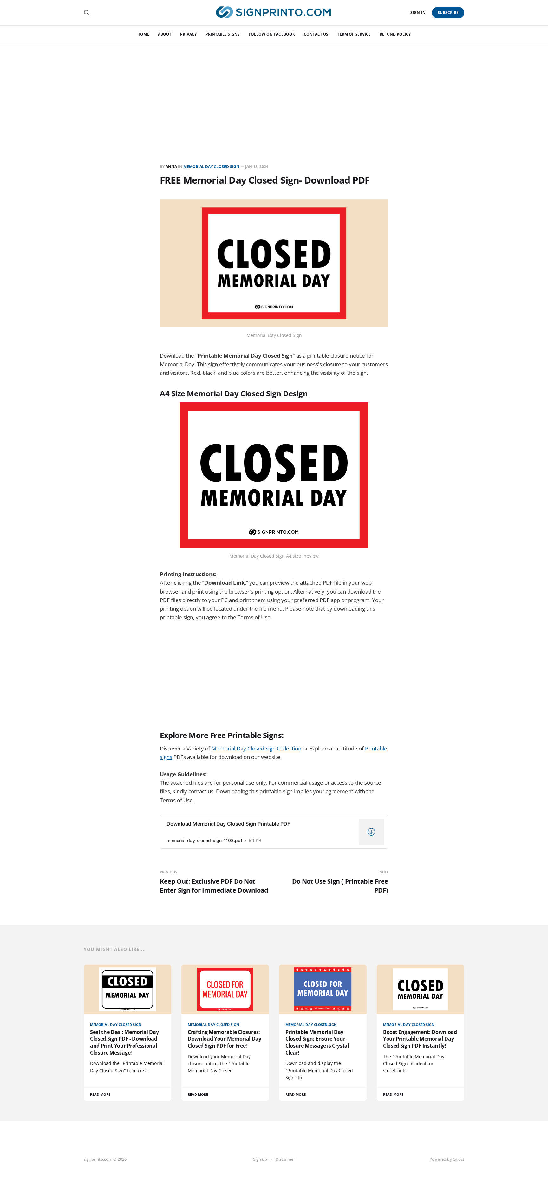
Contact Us (316, 34)
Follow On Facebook (272, 34)
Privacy (188, 34)
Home (143, 34)
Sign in (417, 12)
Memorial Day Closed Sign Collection (256, 748)
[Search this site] (86, 12)
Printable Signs (223, 34)
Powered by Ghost (446, 1159)
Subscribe (448, 12)
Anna (171, 166)
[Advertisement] (274, 90)
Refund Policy (395, 34)
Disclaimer (285, 1159)
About (164, 34)
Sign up (260, 1159)
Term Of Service (354, 34)
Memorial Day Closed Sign (211, 166)
